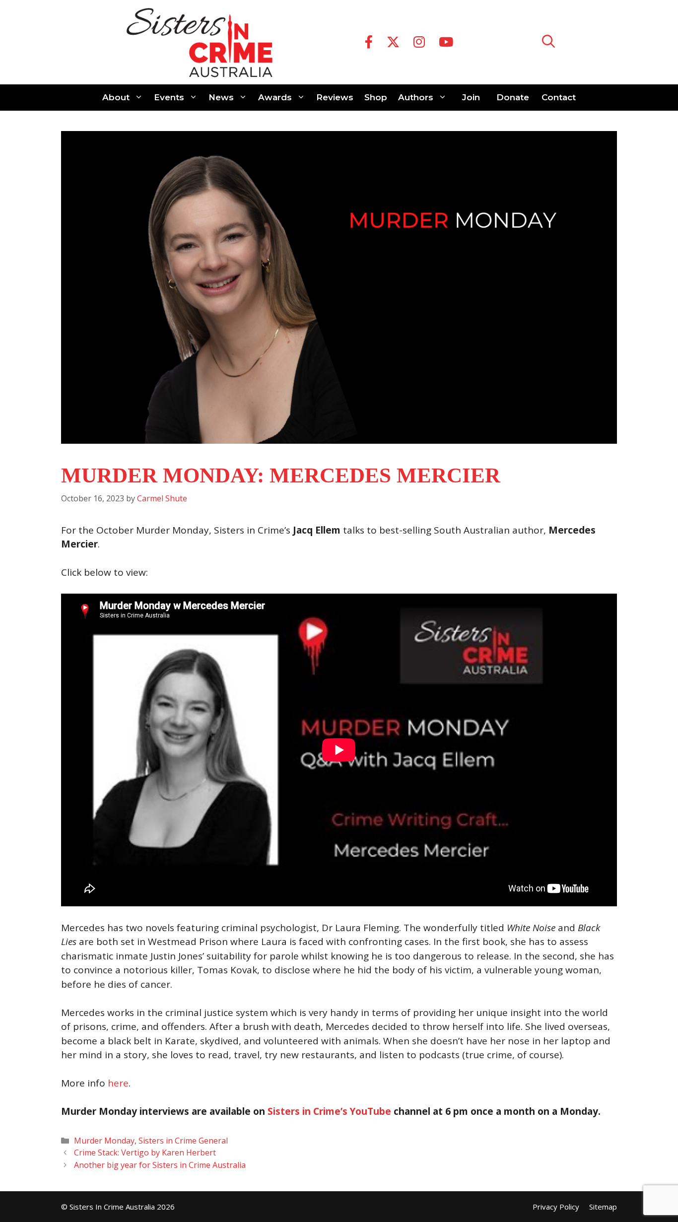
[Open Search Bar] (548, 42)
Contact (559, 97)
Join (471, 97)
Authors (415, 97)
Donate (512, 97)
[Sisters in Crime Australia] (199, 42)
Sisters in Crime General (183, 1140)
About (116, 97)
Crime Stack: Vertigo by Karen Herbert (145, 1152)
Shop (375, 97)
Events (169, 97)
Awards (275, 97)
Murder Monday (104, 1140)
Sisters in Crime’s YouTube (329, 1111)
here (118, 1083)
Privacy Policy (556, 1207)
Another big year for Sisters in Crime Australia (162, 1164)
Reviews (334, 97)
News (221, 97)
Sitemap (603, 1207)
